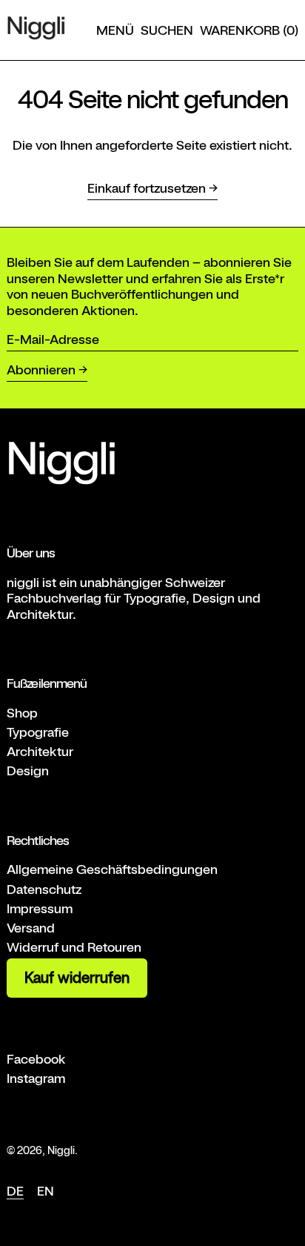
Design (28, 770)
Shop (22, 712)
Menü (115, 30)
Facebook (36, 1059)
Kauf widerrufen (77, 978)
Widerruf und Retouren (74, 947)
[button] (167, 30)
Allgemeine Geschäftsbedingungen (112, 869)
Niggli (61, 1150)
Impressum (40, 908)
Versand (31, 927)
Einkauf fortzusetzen (146, 188)
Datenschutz (44, 889)
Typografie (38, 732)
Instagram (36, 1078)
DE (15, 1191)
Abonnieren (41, 369)
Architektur (40, 751)
